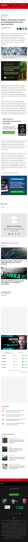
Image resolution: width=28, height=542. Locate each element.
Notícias (2, 10)
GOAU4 (4, 358)
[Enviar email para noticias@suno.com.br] (9, 234)
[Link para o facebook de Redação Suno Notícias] (12, 234)
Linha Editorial (18, 479)
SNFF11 (22, 7)
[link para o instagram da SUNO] (16, 513)
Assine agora (14, 494)
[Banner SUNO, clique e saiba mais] (14, 72)
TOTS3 (4, 355)
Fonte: (23, 372)
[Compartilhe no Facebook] (18, 29)
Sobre (2, 479)
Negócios (7, 10)
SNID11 (18, 7)
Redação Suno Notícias (14, 226)
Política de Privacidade (9, 479)
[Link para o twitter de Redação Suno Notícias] (15, 234)
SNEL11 (13, 7)
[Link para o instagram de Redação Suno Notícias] (19, 234)
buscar (15, 5)
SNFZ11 (3, 7)
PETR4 (4, 367)
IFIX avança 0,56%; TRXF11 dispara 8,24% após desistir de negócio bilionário (12, 262)
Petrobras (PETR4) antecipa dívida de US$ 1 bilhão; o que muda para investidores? (12, 282)
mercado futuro (15, 165)
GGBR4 (4, 361)
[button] (23, 5)
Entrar (24, 1)
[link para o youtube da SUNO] (19, 513)
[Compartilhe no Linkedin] (26, 29)
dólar (3, 33)
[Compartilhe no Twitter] (20, 29)
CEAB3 (4, 364)
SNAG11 (8, 7)
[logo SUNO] (13, 1)
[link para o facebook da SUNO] (8, 513)
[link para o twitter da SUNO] (12, 513)
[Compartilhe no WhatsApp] (23, 29)
